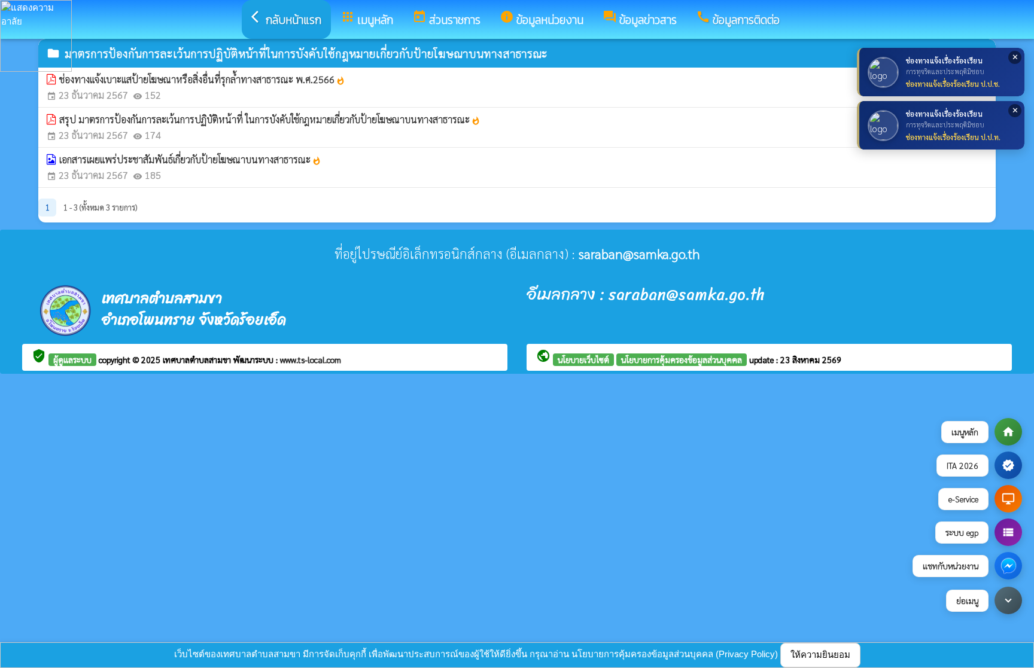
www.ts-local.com (310, 359)
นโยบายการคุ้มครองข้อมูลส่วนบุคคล (681, 359)
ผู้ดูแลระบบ (72, 359)
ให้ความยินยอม (820, 654)
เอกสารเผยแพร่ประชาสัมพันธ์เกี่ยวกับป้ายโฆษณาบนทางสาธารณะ (190, 159)
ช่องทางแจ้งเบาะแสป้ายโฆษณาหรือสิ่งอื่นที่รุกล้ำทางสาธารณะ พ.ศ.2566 (202, 79)
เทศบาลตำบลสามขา (198, 359)
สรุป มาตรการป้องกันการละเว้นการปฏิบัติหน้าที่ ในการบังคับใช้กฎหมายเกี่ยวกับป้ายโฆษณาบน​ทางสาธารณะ (269, 119)
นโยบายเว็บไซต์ (583, 359)
